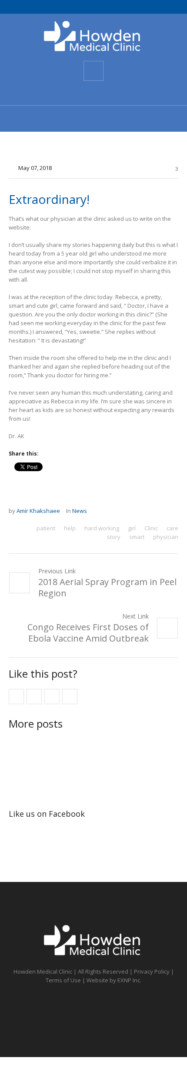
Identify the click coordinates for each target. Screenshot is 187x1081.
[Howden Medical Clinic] (93, 36)
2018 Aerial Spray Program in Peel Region (107, 587)
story (113, 537)
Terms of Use (63, 980)
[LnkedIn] (124, 93)
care (172, 528)
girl (132, 528)
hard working (101, 528)
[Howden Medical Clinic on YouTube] (93, 93)
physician (165, 537)
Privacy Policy (152, 971)
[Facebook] (61, 93)
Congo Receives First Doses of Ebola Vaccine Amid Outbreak (88, 632)
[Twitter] (77, 93)
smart (136, 537)
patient (46, 528)
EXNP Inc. (129, 980)
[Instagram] (108, 93)
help (70, 528)
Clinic (151, 528)
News (79, 511)
